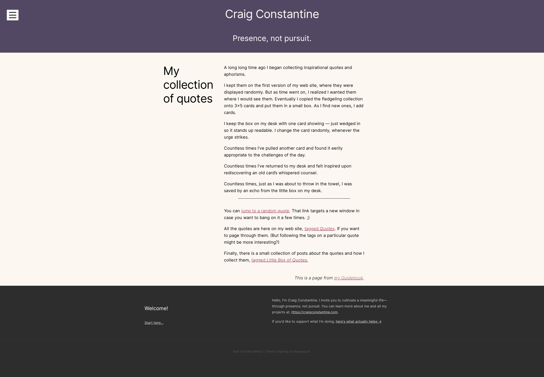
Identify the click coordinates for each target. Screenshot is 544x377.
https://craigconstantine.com (314, 312)
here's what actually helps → (359, 321)
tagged (319, 228)
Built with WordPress (248, 351)
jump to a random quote (265, 210)
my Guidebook (348, 277)
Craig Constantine (272, 14)
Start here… (153, 323)
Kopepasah (302, 351)
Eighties (283, 351)
